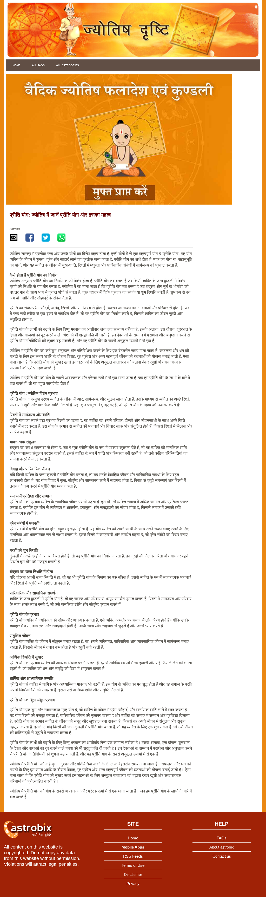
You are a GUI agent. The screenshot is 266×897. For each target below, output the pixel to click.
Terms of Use (133, 865)
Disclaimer (133, 874)
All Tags (38, 65)
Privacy (133, 883)
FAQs (222, 838)
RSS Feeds (133, 856)
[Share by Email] (14, 238)
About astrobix (221, 847)
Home (17, 65)
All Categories (67, 65)
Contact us (221, 856)
